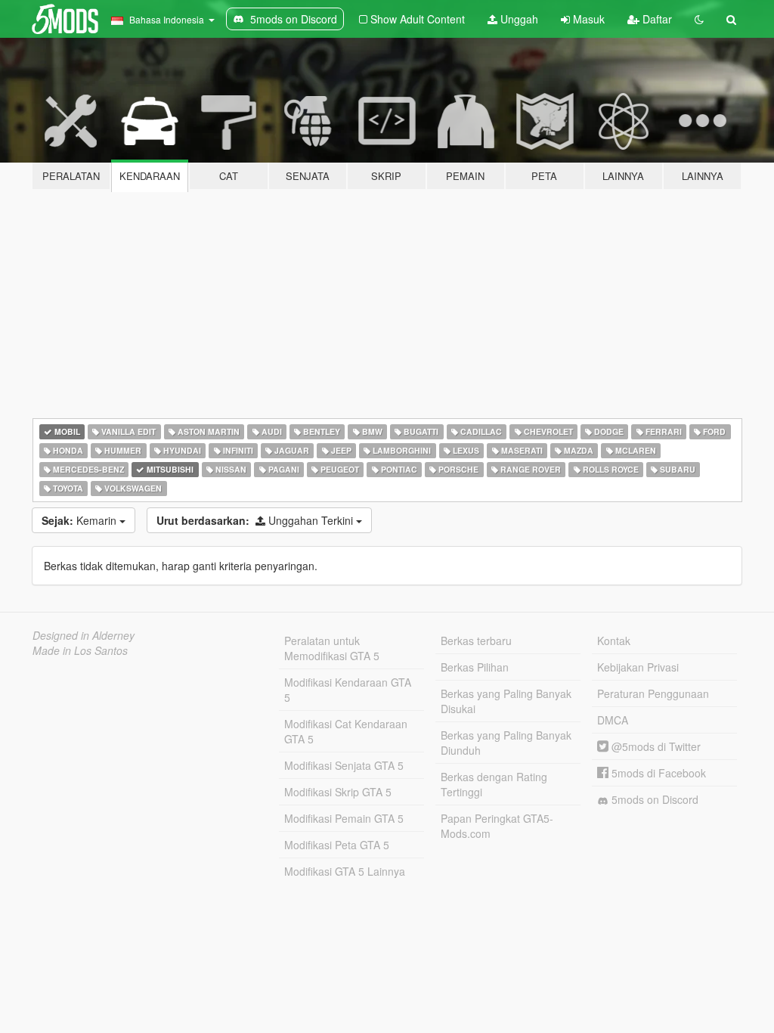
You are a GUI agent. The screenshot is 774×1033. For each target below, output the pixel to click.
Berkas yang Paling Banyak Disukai (506, 701)
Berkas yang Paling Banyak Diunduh (506, 742)
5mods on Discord (653, 799)
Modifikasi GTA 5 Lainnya (344, 871)
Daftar (655, 18)
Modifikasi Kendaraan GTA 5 (347, 690)
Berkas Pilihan (475, 667)
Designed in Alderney (84, 635)
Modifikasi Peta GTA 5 (336, 844)
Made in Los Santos (80, 650)
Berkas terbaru (476, 640)
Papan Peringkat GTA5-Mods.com (497, 826)
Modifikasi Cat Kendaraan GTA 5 (345, 731)
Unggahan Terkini (256, 520)
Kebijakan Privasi (638, 667)
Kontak (613, 640)
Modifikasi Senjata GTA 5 (344, 765)
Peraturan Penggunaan (653, 693)
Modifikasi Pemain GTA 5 (344, 818)
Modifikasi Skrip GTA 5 (338, 791)
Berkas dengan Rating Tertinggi (494, 784)
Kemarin (80, 520)
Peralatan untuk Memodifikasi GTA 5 (331, 648)
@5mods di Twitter (654, 746)
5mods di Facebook (657, 772)
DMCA (612, 719)
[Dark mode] (699, 19)
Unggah (517, 18)
